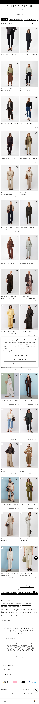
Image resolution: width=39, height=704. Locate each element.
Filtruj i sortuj (5, 23)
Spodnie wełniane (16, 19)
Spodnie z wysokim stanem (19, 603)
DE (32, 693)
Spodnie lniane (30, 19)
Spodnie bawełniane (26, 592)
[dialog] (19, 352)
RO (19, 695)
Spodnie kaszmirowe (9, 592)
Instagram (25, 689)
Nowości (19, 2)
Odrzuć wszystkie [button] (20, 359)
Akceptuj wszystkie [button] (20, 355)
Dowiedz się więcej (8, 351)
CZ (35, 693)
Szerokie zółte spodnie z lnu (10, 331)
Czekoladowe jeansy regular (10, 123)
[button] (36, 690)
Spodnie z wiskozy (13, 605)
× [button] (35, 339)
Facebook (4, 689)
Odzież (14, 10)
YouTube (15, 689)
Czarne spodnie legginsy (8, 54)
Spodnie (4, 19)
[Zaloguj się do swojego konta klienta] (15, 701)
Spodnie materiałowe (14, 606)
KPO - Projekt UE (24, 693)
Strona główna (5, 10)
